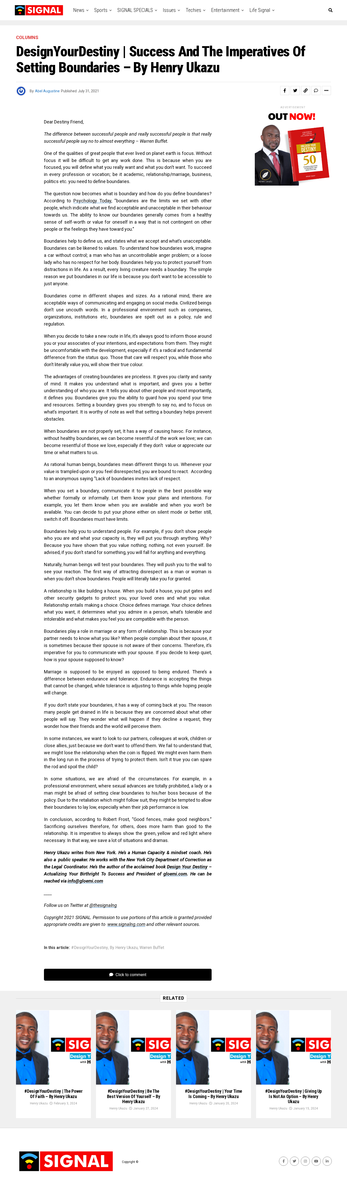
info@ (74, 881)
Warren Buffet (151, 948)
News (78, 10)
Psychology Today (92, 200)
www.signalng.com (126, 924)
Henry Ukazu (39, 1103)
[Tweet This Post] (295, 90)
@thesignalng (103, 905)
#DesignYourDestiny (89, 948)
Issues (169, 10)
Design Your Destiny (187, 866)
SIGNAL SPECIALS (135, 10)
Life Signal (259, 10)
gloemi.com (175, 873)
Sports (100, 10)
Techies (193, 10)
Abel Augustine (47, 91)
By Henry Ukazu (124, 948)
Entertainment (225, 10)
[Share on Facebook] (284, 90)
